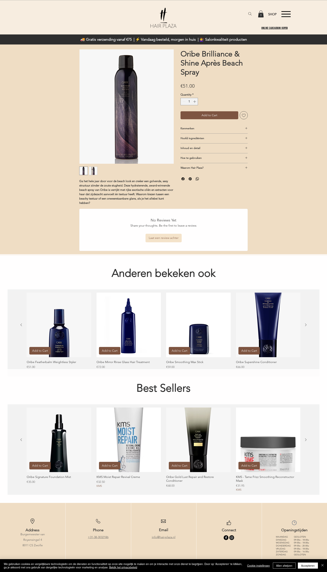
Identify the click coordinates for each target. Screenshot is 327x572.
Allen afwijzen (284, 565)
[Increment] (195, 101)
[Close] (322, 565)
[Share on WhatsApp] (197, 179)
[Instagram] (231, 537)
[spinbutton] (189, 101)
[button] (261, 13)
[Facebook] (226, 537)
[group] (163, 332)
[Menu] (286, 14)
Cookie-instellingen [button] (258, 565)
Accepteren (308, 565)
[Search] (250, 14)
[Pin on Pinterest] (190, 179)
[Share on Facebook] (183, 179)
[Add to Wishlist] (244, 115)
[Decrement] (183, 101)
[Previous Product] (21, 325)
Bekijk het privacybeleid (123, 567)
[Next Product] (306, 325)
